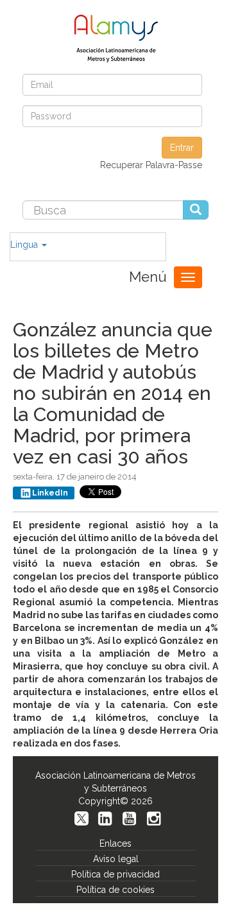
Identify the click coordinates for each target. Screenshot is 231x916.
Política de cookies (115, 890)
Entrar (182, 148)
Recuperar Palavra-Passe (151, 165)
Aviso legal (116, 859)
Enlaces (115, 843)
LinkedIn (50, 492)
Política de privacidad (115, 874)
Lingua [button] (25, 244)
